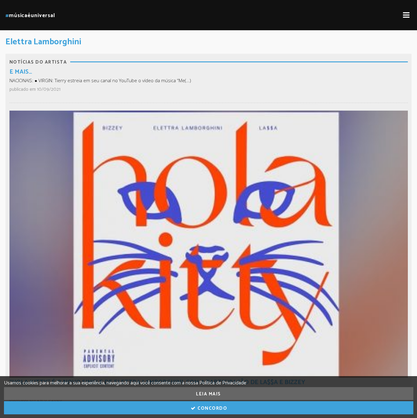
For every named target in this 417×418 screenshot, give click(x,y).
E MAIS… (20, 72)
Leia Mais (208, 394)
